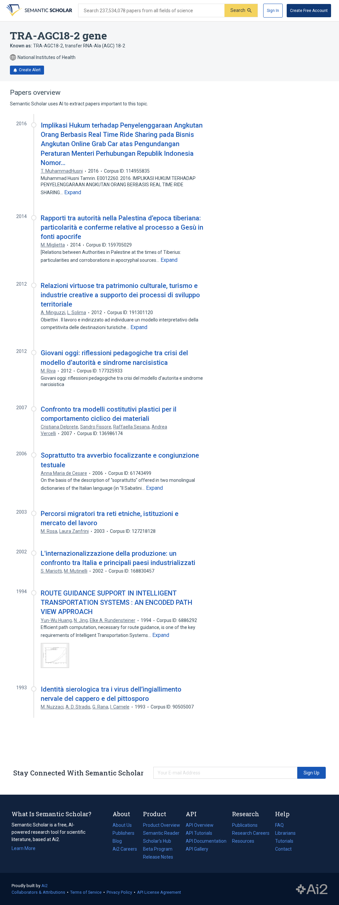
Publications (245, 825)
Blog (120, 841)
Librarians (285, 833)
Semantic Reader (161, 833)
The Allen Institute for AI (311, 889)
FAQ (279, 825)
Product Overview (161, 825)
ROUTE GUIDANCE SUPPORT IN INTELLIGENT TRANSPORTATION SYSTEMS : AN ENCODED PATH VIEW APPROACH (116, 602)
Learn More (23, 848)
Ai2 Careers (125, 849)
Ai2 (44, 885)
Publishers (123, 833)
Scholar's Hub (157, 841)
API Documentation (206, 841)
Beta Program (157, 849)
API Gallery (197, 849)
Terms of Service (86, 892)
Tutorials (284, 841)
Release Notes (158, 857)
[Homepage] (38, 10)
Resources (243, 841)
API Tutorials (199, 833)
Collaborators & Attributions (38, 892)
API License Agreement (159, 892)
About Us (122, 825)
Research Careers (250, 833)
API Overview (200, 825)
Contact (283, 849)
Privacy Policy (119, 892)
